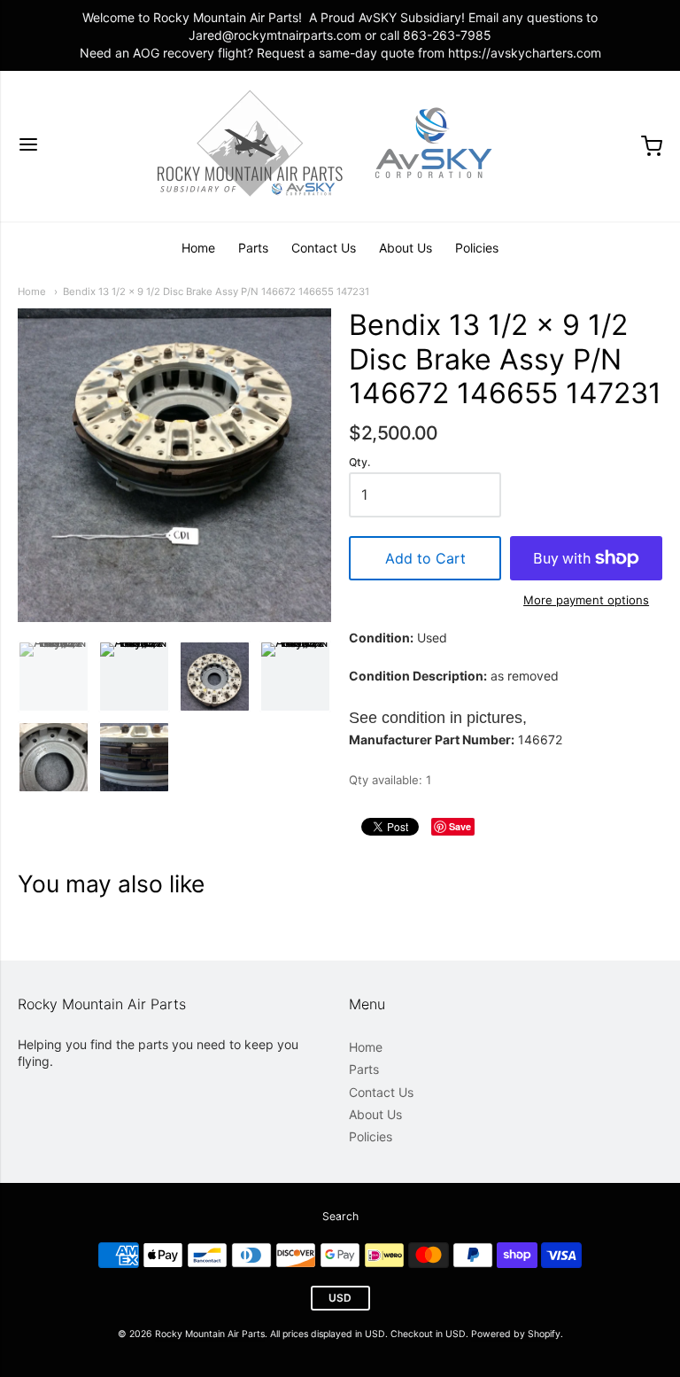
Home (198, 247)
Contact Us (323, 247)
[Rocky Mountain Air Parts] (340, 146)
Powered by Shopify (515, 1334)
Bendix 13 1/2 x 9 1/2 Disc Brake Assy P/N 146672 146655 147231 (216, 291)
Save (460, 826)
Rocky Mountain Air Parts (210, 1334)
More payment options (586, 600)
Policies (476, 247)
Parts (253, 247)
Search (340, 1216)
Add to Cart (425, 558)
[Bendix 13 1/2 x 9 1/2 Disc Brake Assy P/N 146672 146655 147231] (53, 676)
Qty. (359, 462)
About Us (405, 247)
